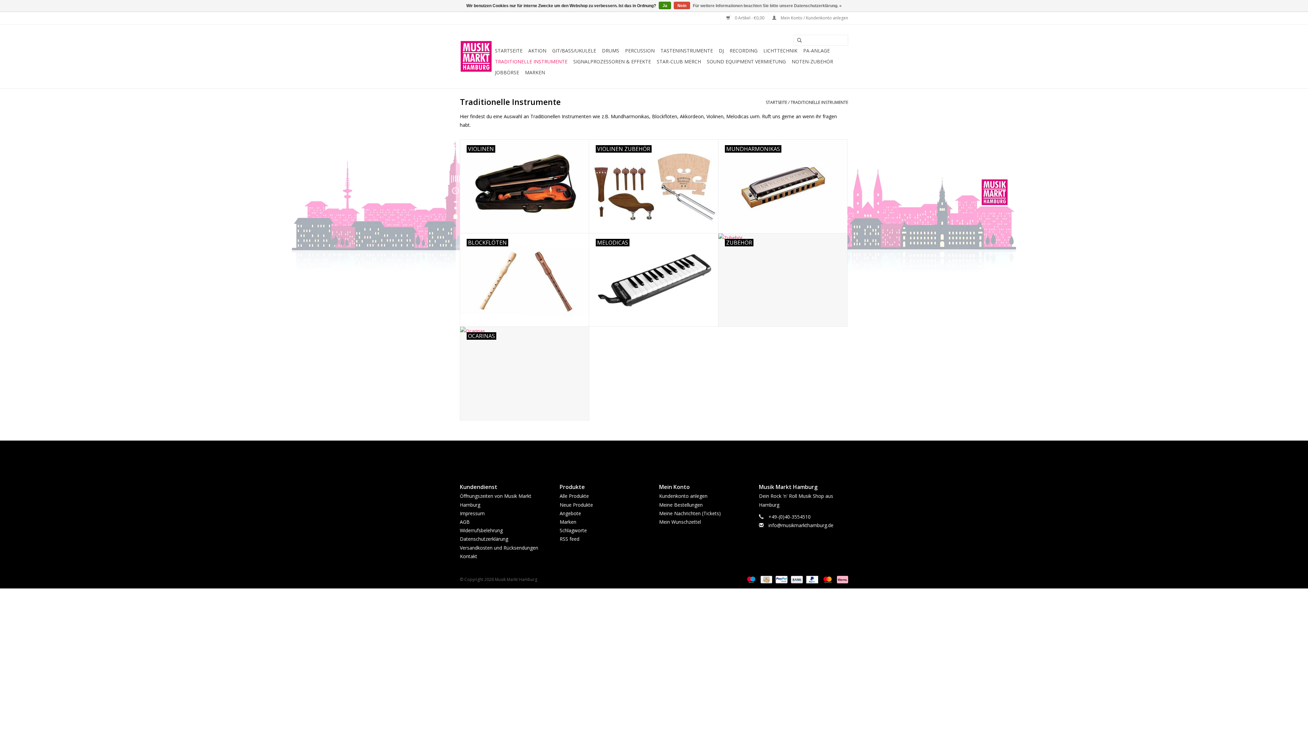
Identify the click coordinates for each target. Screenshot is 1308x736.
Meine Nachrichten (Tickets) (690, 513)
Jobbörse (507, 72)
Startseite (509, 50)
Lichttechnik (780, 50)
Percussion (640, 50)
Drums (610, 50)
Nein (682, 5)
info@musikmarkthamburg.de (801, 525)
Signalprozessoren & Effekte (612, 61)
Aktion (537, 50)
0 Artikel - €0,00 (749, 18)
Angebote (570, 513)
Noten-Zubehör (812, 61)
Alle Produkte (574, 496)
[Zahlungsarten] (750, 579)
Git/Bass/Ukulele (574, 50)
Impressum (472, 513)
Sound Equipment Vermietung (746, 61)
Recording (744, 50)
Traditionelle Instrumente (531, 61)
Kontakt (468, 556)
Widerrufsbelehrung (481, 530)
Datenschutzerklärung (484, 539)
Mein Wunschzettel (680, 522)
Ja (665, 5)
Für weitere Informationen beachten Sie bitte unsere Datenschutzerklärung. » (767, 5)
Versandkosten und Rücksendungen (499, 548)
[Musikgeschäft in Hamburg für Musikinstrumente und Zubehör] (476, 56)
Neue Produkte (576, 505)
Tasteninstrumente (686, 50)
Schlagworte (573, 530)
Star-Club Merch (679, 61)
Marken (535, 72)
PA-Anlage (816, 50)
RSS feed (569, 539)
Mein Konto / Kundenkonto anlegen (814, 18)
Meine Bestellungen (681, 505)
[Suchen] (797, 40)
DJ (721, 50)
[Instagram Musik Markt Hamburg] (660, 456)
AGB (465, 522)
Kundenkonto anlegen (683, 496)
